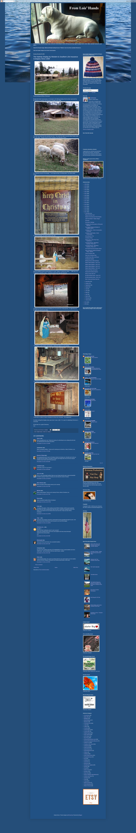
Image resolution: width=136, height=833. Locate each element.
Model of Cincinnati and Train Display (93, 216)
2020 (85, 195)
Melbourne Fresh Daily (90, 399)
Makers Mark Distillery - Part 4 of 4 (92, 262)
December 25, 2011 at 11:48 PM (44, 522)
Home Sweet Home (88, 755)
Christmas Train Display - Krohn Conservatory (92, 234)
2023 (85, 189)
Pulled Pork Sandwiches (96, 389)
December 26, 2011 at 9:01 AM (43, 552)
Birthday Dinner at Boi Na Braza (92, 260)
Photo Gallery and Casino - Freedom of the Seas (96, 606)
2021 (85, 193)
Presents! (87, 220)
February (87, 298)
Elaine (38, 557)
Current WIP (86, 731)
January (87, 299)
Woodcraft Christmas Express (91, 271)
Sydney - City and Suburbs (90, 377)
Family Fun (45, 431)
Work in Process (87, 785)
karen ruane (87, 409)
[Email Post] (51, 429)
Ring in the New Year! (90, 215)
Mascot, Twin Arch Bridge (96, 378)
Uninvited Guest (94, 574)
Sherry (38, 438)
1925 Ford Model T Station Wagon (92, 218)
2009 (85, 304)
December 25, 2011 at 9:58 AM (43, 469)
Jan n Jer (39, 473)
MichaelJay (70, 815)
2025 (85, 186)
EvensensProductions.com (90, 739)
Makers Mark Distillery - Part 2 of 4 (92, 266)
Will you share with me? (90, 273)
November (87, 281)
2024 (85, 187)
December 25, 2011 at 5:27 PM (43, 494)
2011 (85, 211)
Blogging (86, 718)
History (85, 752)
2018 (85, 198)
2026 (85, 184)
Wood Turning (87, 782)
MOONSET (93, 400)
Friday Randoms (94, 357)
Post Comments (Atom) (44, 569)
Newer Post (36, 567)
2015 (85, 204)
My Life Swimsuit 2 (95, 443)
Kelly (38, 506)
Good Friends (87, 749)
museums (86, 761)
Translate (93, 92)
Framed (92, 411)
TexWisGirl (39, 465)
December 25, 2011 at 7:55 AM (43, 451)
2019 (85, 197)
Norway (85, 766)
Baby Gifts (86, 716)
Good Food (86, 747)
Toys (85, 779)
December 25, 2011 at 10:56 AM (44, 478)
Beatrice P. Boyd (40, 455)
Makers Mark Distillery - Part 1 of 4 (92, 268)
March (86, 296)
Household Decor (88, 757)
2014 (85, 206)
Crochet (86, 728)
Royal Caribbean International (90, 774)
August (87, 287)
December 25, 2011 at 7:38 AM (43, 443)
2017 (85, 200)
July (86, 288)
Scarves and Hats (88, 776)
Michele (38, 490)
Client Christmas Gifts (90, 253)
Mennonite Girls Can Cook (90, 388)
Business (86, 721)
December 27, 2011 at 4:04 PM (43, 562)
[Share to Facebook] (57, 430)
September (87, 285)
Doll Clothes (86, 736)
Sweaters (86, 777)
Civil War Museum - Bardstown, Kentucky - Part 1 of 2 (92, 246)
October (87, 283)
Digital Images (39, 431)
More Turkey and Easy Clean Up (92, 279)
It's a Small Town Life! (89, 356)
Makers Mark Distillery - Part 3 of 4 (92, 264)
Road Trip (86, 773)
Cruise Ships (87, 729)
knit (85, 758)
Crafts (85, 724)
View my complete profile (88, 129)
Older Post (75, 567)
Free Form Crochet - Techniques (95, 590)
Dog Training (87, 734)
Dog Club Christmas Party (90, 255)
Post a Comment (38, 564)
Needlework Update (89, 258)
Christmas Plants (89, 237)
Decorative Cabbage (89, 222)
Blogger (80, 815)
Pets (85, 768)
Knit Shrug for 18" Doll (95, 597)
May (86, 292)
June (86, 290)
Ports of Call (86, 769)
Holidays (49, 431)
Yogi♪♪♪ (38, 518)
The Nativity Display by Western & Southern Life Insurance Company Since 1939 (96, 584)
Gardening (86, 745)
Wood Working (87, 784)
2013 (85, 208)
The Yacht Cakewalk (95, 566)
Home (56, 567)
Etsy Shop (86, 737)
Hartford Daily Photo (89, 431)
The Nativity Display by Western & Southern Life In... (92, 228)
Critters (85, 726)
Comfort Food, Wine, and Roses (92, 257)
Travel (85, 781)
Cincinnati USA (87, 723)
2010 (85, 302)
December (87, 213)
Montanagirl (39, 540)
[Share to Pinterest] (59, 430)
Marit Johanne (40, 482)
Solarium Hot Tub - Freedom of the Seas (95, 560)
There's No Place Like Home (91, 270)
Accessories (86, 715)
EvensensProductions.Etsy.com (91, 741)
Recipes (86, 771)
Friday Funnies (94, 421)
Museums (86, 763)
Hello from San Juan (95, 454)
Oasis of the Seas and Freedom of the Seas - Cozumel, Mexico (95, 545)
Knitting (85, 760)
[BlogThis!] (54, 430)
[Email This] (53, 430)
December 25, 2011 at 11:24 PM (44, 513)
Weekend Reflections (89, 367)
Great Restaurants (88, 750)
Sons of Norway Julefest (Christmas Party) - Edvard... (93, 251)
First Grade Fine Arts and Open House (93, 248)
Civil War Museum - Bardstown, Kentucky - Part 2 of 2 (92, 243)
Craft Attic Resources (89, 442)
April (86, 294)
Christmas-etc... (40, 527)
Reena (38, 498)
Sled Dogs (93, 432)
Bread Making (87, 720)
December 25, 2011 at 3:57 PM (43, 486)
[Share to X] (56, 430)
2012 (85, 210)
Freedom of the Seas (88, 744)
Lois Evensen (93, 97)
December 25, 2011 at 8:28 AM (43, 461)
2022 (85, 191)
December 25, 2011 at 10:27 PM (44, 502)
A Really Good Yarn (89, 452)
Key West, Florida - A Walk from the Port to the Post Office (96, 552)
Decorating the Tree (89, 236)
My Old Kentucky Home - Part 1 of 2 (92, 277)
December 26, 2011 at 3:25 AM (43, 535)
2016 (85, 202)
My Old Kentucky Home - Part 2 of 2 (92, 275)
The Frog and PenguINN (90, 420)
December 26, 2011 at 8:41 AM (43, 543)
